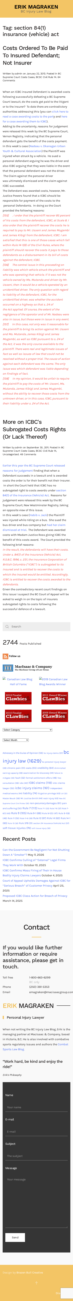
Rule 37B (26, 823)
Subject (10, 1143)
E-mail (9, 1119)
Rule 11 (13, 818)
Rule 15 (13, 823)
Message (11, 1168)
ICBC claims (40, 782)
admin (18, 73)
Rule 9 (19, 813)
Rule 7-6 (55, 808)
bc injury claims (53, 753)
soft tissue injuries (17, 828)
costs (31, 768)
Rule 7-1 (43, 808)
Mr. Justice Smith (32, 798)
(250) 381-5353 (39, 986)
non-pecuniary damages (45, 803)
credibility (45, 767)
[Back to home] (36, 9)
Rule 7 (30, 808)
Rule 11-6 (26, 818)
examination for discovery (38, 773)
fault (20, 778)
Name (9, 1095)
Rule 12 (39, 818)
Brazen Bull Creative (29, 1272)
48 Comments (28, 454)
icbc (23, 783)
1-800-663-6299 (39, 977)
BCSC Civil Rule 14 (46, 77)
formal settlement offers (41, 778)
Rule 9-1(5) (50, 813)
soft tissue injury (41, 828)
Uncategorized (11, 454)
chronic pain (16, 768)
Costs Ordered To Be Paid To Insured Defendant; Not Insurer (35, 55)
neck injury (50, 798)
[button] (36, 1283)
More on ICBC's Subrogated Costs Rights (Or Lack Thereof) (34, 429)
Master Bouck (11, 798)
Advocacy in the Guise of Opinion (23, 753)
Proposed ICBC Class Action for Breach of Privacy (35, 895)
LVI (64, 793)
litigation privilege (49, 793)
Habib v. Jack (38, 515)
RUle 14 (53, 818)
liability (30, 793)
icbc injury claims (32, 788)
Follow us (14, 656)
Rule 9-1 (34, 813)
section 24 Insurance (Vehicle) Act (51, 823)
